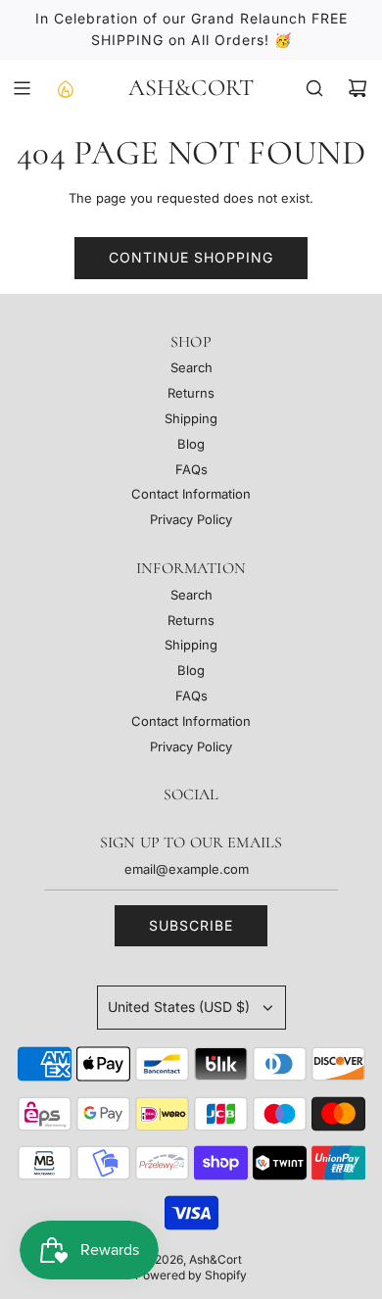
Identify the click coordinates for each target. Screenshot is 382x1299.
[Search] (314, 88)
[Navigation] (21, 88)
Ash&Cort (191, 88)
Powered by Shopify (191, 1275)
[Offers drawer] (64, 88)
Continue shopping (191, 257)
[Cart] (357, 88)
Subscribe (191, 925)
